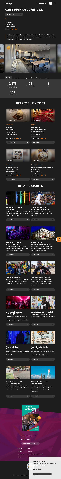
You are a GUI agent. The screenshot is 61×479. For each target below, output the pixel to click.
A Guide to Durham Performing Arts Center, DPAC (40, 243)
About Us (20, 448)
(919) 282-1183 (13, 134)
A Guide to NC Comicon (13, 277)
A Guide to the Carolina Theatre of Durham (13, 243)
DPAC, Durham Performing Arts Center (38, 128)
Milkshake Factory (12, 167)
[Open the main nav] (54, 3)
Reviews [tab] (47, 78)
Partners (20, 451)
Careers (29, 448)
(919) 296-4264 (13, 173)
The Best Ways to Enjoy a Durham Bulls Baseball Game (40, 208)
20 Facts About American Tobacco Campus (39, 383)
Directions (7, 29)
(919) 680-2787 (38, 136)
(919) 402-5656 (12, 26)
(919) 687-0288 (25, 439)
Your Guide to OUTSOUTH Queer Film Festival (14, 208)
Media (19, 457)
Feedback (30, 451)
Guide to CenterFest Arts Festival (42, 312)
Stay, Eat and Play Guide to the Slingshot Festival (14, 313)
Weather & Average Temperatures (35, 454)
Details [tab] (8, 78)
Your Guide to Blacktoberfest (40, 277)
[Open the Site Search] (50, 3)
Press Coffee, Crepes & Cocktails (42, 167)
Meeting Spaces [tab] (36, 78)
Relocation (20, 454)
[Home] (9, 3)
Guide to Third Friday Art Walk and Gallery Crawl (14, 383)
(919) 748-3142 (38, 173)
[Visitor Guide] (30, 418)
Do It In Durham (42, 3)
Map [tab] (25, 78)
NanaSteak (9, 127)
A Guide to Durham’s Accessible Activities (13, 348)
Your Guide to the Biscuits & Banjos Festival (39, 348)
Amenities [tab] (17, 78)
